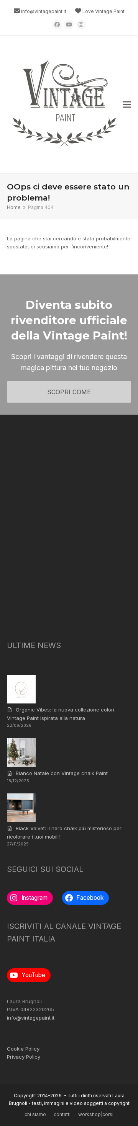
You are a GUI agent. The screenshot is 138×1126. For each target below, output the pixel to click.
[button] (127, 104)
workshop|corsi (95, 1114)
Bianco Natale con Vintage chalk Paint (62, 773)
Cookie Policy (23, 1049)
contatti (62, 1114)
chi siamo (35, 1114)
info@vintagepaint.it (43, 11)
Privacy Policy (23, 1057)
